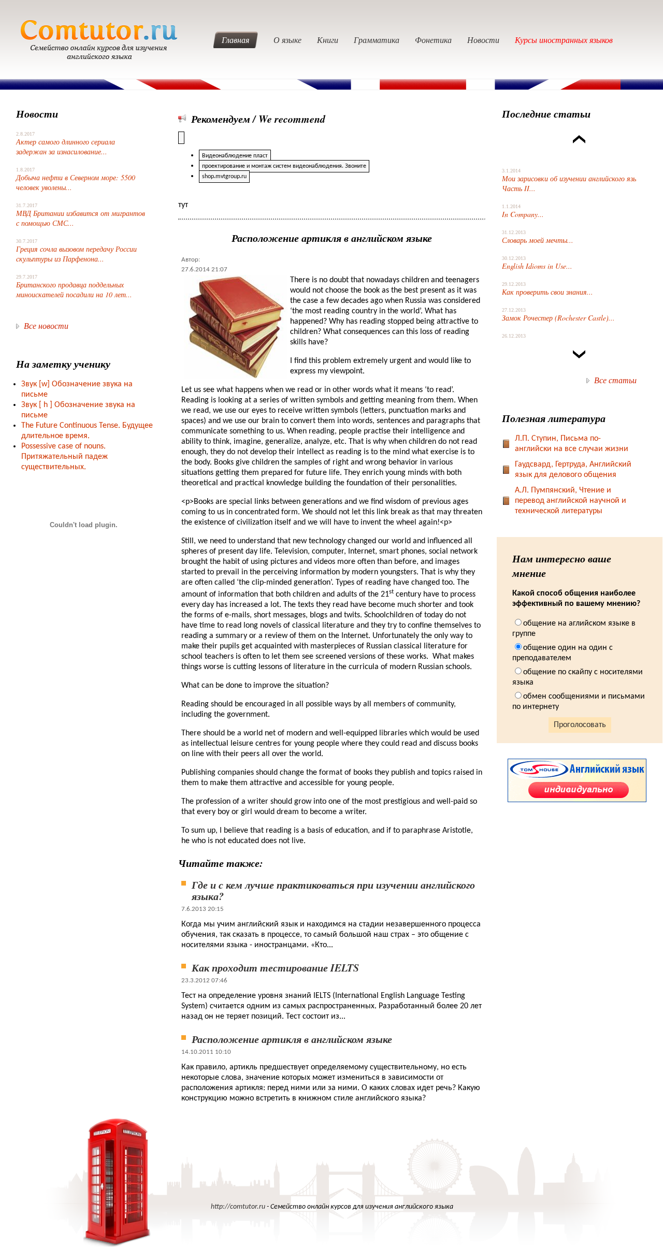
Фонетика (433, 39)
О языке (287, 39)
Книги (327, 39)
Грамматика (376, 39)
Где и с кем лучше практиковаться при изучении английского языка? (333, 890)
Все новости (46, 325)
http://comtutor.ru (238, 1207)
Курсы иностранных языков (564, 39)
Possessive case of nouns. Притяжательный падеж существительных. (64, 456)
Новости (483, 39)
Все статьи (615, 379)
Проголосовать (580, 725)
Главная (235, 39)
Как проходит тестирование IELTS (275, 967)
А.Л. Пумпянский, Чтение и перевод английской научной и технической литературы (570, 500)
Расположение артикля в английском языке (292, 1039)
